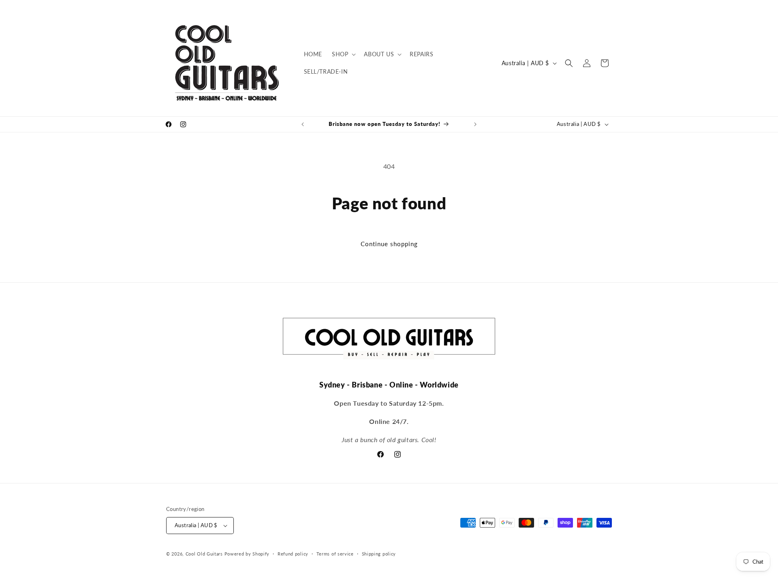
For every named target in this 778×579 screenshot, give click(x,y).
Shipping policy (379, 553)
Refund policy (293, 553)
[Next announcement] (475, 124)
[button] (343, 54)
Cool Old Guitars (204, 553)
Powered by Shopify (247, 553)
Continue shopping (389, 243)
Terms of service (335, 553)
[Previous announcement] (303, 124)
